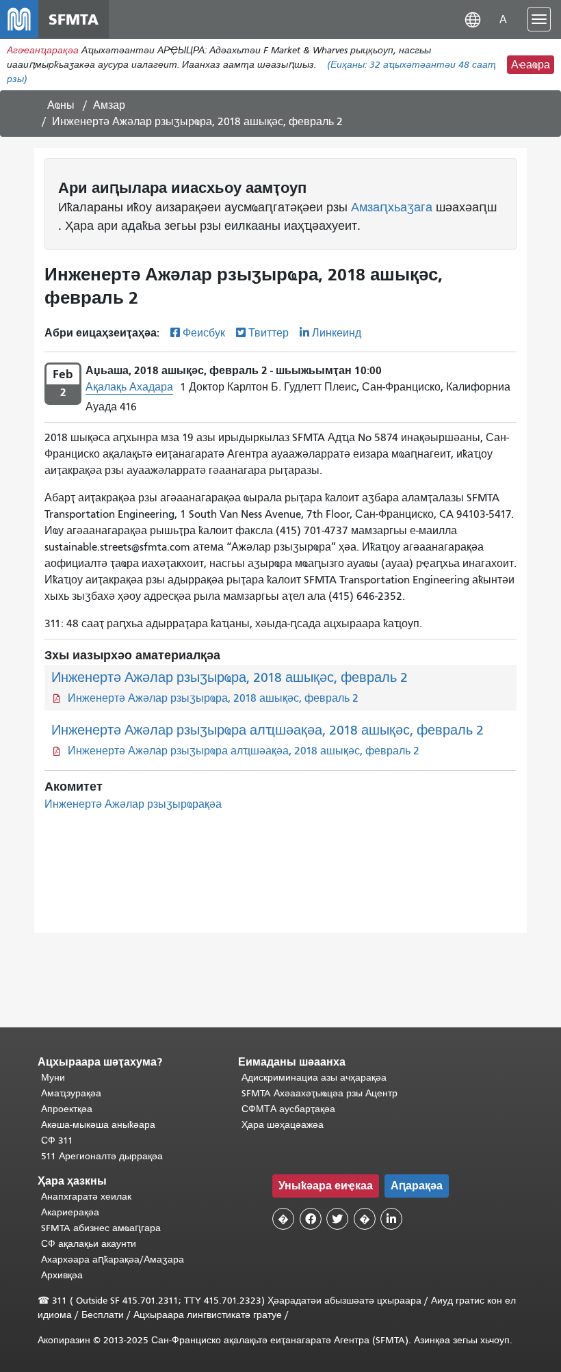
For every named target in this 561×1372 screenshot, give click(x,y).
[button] (472, 19)
